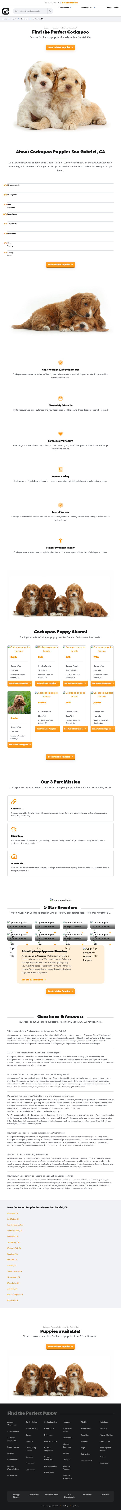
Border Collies (31, 1422)
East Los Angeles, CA (15, 1295)
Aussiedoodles (13, 1431)
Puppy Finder (64, 7)
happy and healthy (42, 840)
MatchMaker (51, 1495)
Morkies (84, 1422)
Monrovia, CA (12, 1300)
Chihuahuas (30, 1463)
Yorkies (102, 1457)
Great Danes (49, 1473)
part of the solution (22, 871)
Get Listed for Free (70, 3)
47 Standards (69, 1496)
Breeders (87, 1495)
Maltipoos (66, 1460)
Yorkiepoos (104, 1463)
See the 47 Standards (33, 980)
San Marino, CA (13, 1219)
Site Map (65, 1506)
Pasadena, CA (12, 1254)
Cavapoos (29, 1457)
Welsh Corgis (105, 1441)
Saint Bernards (86, 1460)
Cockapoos (30, 1470)
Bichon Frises (12, 1475)
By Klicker (76, 1506)
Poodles (84, 1441)
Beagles (10, 1453)
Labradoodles (68, 1438)
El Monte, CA (12, 1260)
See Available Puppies (59, 47)
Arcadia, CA (12, 1266)
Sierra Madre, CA (13, 1277)
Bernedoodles (12, 1460)
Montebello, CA (13, 1283)
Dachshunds (49, 1428)
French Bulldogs (50, 1441)
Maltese (66, 1453)
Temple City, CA (13, 1242)
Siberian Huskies (106, 1435)
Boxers (28, 1435)
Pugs (83, 1448)
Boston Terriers (31, 1428)
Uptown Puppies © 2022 (50, 1506)
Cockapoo (24, 19)
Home (5, 19)
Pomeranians (86, 1428)
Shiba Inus (104, 1422)
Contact (105, 1495)
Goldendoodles (50, 1466)
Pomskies (85, 1435)
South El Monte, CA (14, 1271)
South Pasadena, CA (14, 1231)
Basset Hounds (13, 1447)
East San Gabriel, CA (15, 1225)
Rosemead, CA (12, 1237)
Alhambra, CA (12, 1213)
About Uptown (87, 7)
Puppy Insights (113, 7)
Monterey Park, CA (14, 1248)
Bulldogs (29, 1441)
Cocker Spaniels (50, 1422)
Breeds (14, 19)
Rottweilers (85, 1454)
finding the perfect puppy (20, 816)
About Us (34, 1495)
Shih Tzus (103, 1428)
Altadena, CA (12, 1289)
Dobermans (48, 1435)
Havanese (67, 1422)
